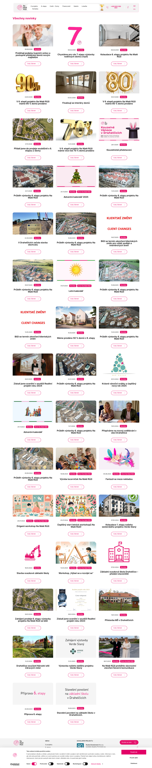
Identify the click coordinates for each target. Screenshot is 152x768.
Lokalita (84, 6)
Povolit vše (133, 752)
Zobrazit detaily (96, 764)
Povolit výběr (134, 757)
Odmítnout (134, 763)
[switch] (50, 763)
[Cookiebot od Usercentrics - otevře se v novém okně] (15, 764)
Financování (66, 6)
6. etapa (43, 6)
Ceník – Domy (54, 6)
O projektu (34, 6)
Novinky (37, 49)
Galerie (76, 6)
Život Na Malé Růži (84, 192)
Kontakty (35, 9)
